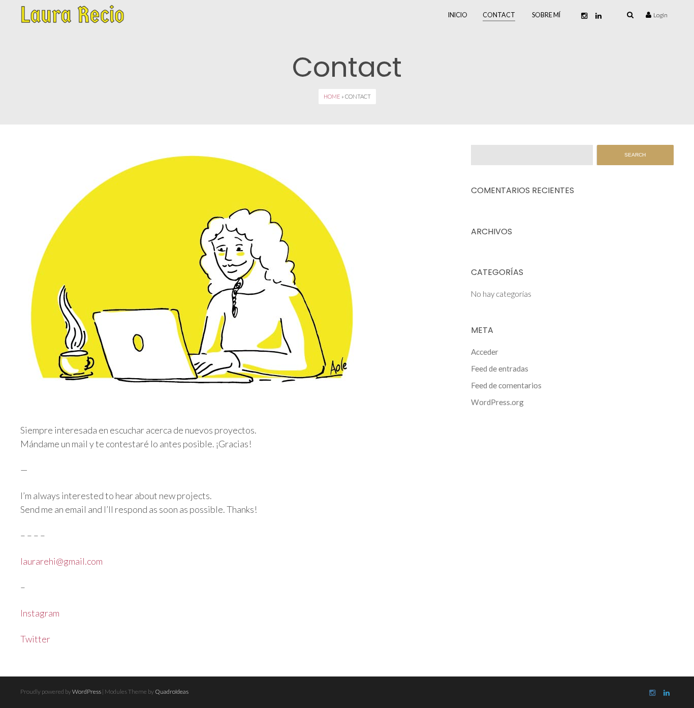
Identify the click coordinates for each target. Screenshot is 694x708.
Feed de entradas (499, 368)
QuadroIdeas (171, 691)
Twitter (35, 638)
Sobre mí (546, 15)
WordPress (86, 691)
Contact (499, 15)
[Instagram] (584, 15)
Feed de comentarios (506, 385)
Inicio (457, 15)
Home (332, 96)
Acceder (484, 351)
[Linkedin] (598, 15)
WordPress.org (497, 402)
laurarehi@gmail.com (61, 561)
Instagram (39, 613)
